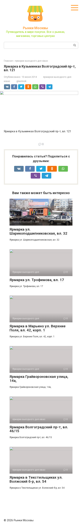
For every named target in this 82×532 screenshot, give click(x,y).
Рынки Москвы (35, 28)
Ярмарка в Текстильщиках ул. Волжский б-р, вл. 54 (36, 479)
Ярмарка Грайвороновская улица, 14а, (39, 378)
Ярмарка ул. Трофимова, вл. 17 (37, 280)
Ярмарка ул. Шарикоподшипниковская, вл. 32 (38, 231)
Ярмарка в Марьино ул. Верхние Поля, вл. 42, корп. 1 (38, 328)
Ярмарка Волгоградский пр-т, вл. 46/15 (39, 429)
